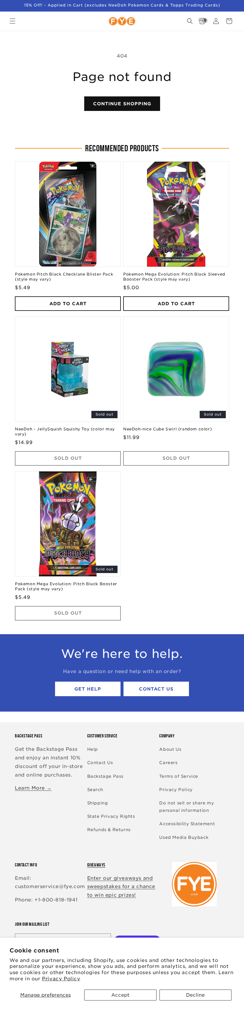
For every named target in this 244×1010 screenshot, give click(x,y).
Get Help (87, 689)
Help (92, 749)
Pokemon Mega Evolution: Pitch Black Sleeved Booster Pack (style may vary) (174, 276)
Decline (195, 995)
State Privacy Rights (111, 816)
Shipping (97, 803)
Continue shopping (122, 103)
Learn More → (33, 788)
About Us (170, 749)
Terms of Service (178, 776)
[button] (12, 21)
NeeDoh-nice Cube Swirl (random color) (167, 429)
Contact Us (156, 689)
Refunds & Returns (109, 829)
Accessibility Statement (187, 823)
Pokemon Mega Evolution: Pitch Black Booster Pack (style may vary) (66, 586)
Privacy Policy (61, 979)
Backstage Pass (105, 776)
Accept (120, 995)
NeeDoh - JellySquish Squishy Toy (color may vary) (65, 431)
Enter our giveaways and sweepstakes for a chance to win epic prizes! (121, 886)
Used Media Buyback (183, 837)
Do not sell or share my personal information (186, 807)
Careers (168, 762)
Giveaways (96, 864)
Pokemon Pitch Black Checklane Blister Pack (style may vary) (64, 276)
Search (95, 789)
